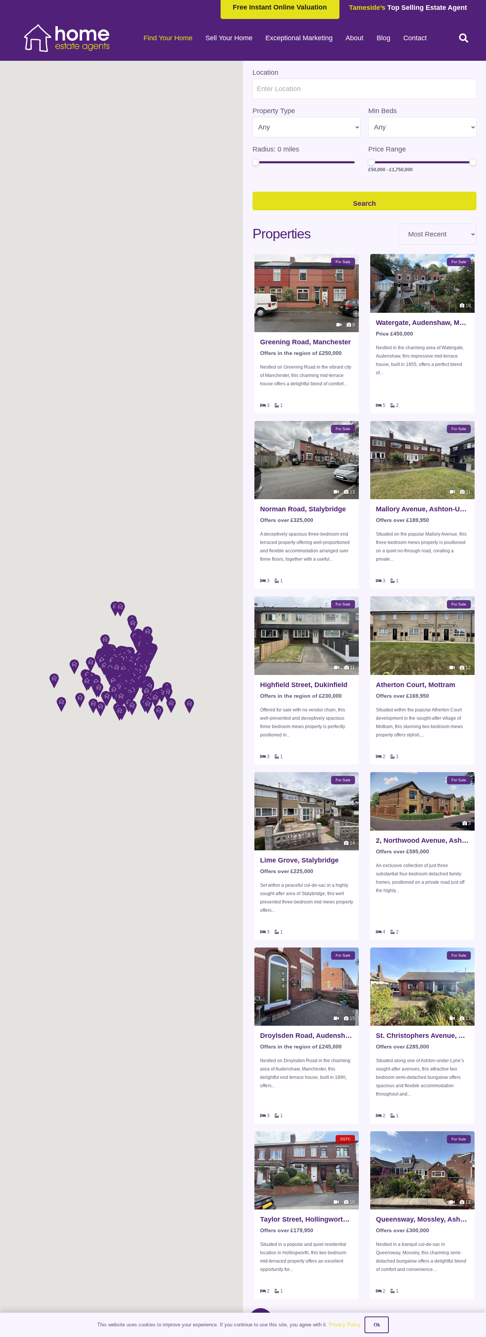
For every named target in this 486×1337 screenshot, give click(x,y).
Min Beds (382, 111)
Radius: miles (275, 149)
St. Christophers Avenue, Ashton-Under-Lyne (422, 1035)
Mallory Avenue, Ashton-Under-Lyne (422, 509)
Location (265, 72)
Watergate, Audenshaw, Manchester (422, 322)
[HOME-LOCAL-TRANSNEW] (67, 38)
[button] (463, 38)
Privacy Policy (345, 1325)
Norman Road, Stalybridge (303, 509)
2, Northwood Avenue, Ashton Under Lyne (422, 840)
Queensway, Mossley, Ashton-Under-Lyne (422, 1219)
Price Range (387, 149)
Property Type (273, 111)
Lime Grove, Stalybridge (299, 860)
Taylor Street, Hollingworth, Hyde (306, 1219)
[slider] (255, 162)
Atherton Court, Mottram (415, 685)
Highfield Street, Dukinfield (303, 685)
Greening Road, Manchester (305, 342)
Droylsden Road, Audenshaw (306, 1035)
